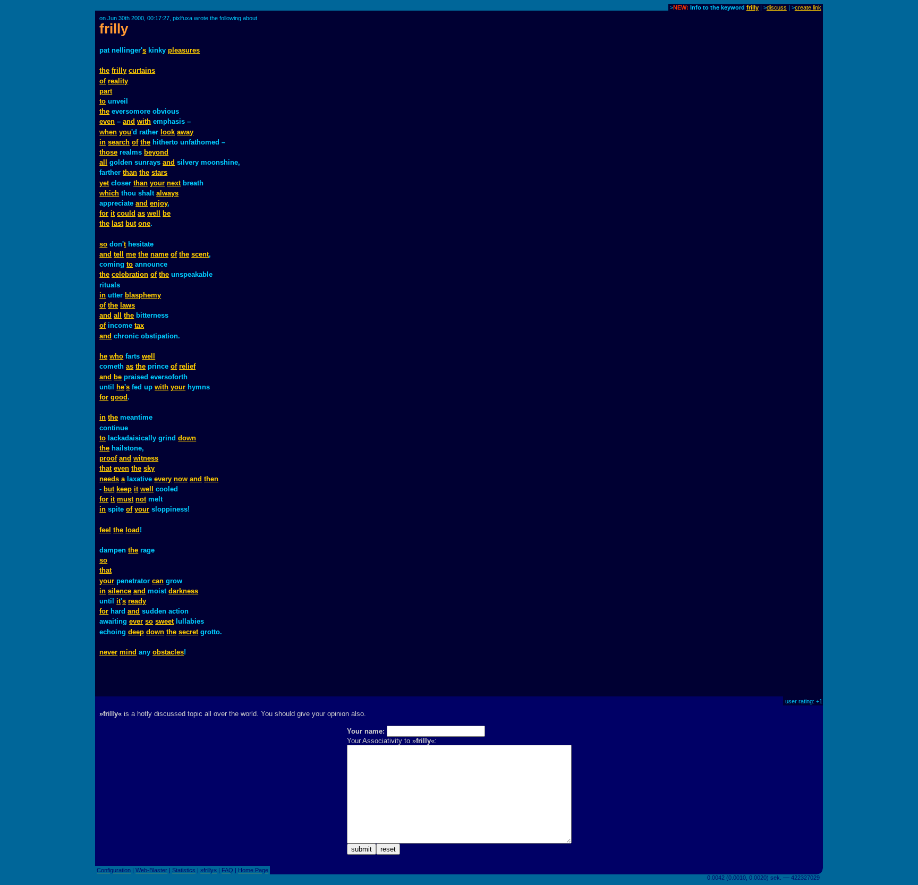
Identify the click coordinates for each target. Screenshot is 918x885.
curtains (142, 70)
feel (105, 530)
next (174, 183)
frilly (752, 7)
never (108, 652)
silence (119, 591)
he (103, 356)
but (130, 223)
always (167, 193)
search (119, 142)
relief (187, 366)
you (125, 132)
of (102, 81)
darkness (183, 591)
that (105, 468)
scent (200, 254)
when (108, 132)
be (167, 213)
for (103, 213)
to (102, 101)
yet (104, 183)
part (105, 91)
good (119, 397)
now (181, 479)
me (131, 254)
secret (188, 632)
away (185, 132)
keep (124, 489)
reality (118, 81)
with (144, 121)
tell (119, 254)
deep (136, 632)
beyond (156, 152)
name (159, 254)
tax (139, 325)
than (130, 172)
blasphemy (143, 295)
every (163, 479)
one (144, 223)
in (102, 142)
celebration (130, 274)
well (153, 213)
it (112, 213)
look (167, 132)
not (140, 499)
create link (808, 7)
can (158, 581)
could (126, 213)
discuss (777, 7)
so (103, 244)
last (117, 223)
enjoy (158, 203)
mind (128, 652)
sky (149, 468)
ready (137, 601)
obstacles (168, 652)
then (211, 479)
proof (108, 458)
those (108, 152)
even (107, 121)
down (187, 438)
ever (136, 621)
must (125, 499)
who (116, 356)
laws (127, 305)
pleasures (184, 50)
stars (159, 172)
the (104, 70)
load (132, 530)
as (141, 213)
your (157, 183)
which (109, 193)
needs (109, 479)
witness (145, 458)
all (103, 162)
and (129, 121)
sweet (164, 621)
